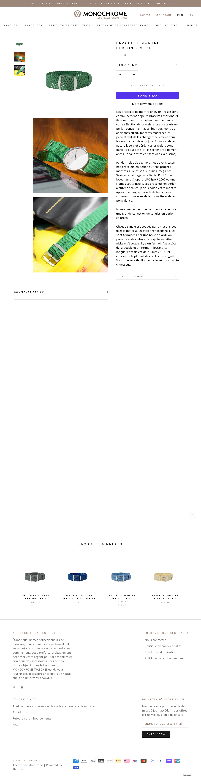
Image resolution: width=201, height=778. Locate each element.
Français (187, 774)
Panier (185, 15)
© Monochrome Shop (26, 761)
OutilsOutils (166, 25)
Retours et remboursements (32, 718)
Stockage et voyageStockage (122, 25)
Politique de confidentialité (163, 646)
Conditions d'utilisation (160, 652)
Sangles (10, 25)
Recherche (163, 15)
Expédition (20, 712)
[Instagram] (22, 688)
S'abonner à (156, 734)
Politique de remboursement (164, 658)
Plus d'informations (135, 276)
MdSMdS (191, 25)
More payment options (147, 104)
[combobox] (190, 775)
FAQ (15, 724)
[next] (191, 578)
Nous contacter (155, 640)
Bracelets (33, 25)
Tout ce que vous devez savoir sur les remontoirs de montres (54, 706)
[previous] (9, 578)
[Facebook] (14, 688)
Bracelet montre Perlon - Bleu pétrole (122, 598)
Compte (145, 15)
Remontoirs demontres (69, 25)
